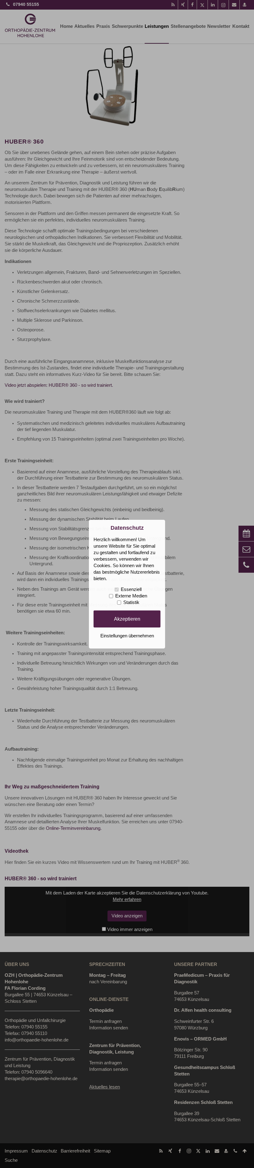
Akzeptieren (127, 619)
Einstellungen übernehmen (127, 635)
